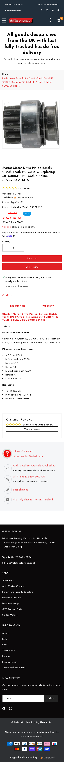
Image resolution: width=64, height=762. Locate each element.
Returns (6, 656)
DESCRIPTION (17, 306)
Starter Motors (10, 615)
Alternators (8, 580)
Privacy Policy (9, 662)
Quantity (6, 241)
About (5, 633)
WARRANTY (48, 306)
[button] (3, 20)
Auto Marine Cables (13, 586)
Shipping (6, 226)
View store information (16, 286)
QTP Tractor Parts (12, 609)
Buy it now (32, 267)
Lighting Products (11, 597)
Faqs (4, 644)
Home (5, 74)
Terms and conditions (14, 667)
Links (4, 639)
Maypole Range (10, 603)
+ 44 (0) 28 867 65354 (13, 4)
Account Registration (13, 10)
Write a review (32, 429)
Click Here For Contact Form (28, 455)
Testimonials (8, 650)
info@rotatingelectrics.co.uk (48, 4)
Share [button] (9, 294)
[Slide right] (38, 162)
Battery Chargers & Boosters (17, 592)
